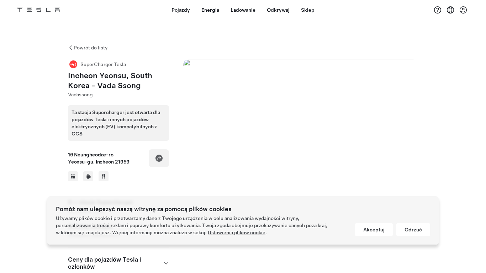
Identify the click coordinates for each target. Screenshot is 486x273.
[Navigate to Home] (38, 10)
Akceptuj (374, 229)
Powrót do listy (90, 47)
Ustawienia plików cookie (236, 232)
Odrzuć (413, 229)
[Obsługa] (437, 10)
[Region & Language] (450, 10)
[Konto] (463, 10)
